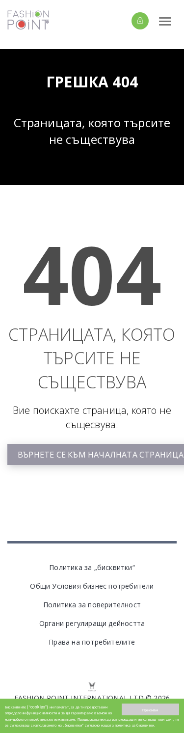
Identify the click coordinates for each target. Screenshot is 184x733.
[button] (123, 21)
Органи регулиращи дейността (92, 623)
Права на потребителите (92, 642)
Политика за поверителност (92, 604)
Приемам (150, 709)
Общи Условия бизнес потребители (92, 586)
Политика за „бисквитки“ (92, 567)
